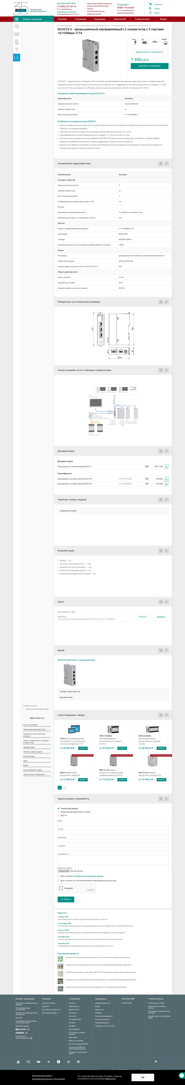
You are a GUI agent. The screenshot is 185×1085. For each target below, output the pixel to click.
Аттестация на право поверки (77, 1033)
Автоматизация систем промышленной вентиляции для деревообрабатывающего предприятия (98, 965)
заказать (82, 748)
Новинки (98, 1013)
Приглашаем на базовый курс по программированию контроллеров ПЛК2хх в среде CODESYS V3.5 (95, 926)
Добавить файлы (65, 868)
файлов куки (110, 1079)
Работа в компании (76, 1041)
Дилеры (90, 8)
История (72, 1023)
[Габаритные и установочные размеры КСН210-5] (113, 335)
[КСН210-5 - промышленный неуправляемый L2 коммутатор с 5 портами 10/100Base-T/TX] (91, 55)
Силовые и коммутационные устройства (27, 1013)
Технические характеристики (34, 729)
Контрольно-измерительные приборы (27, 1004)
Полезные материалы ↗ (104, 1016)
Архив (25, 765)
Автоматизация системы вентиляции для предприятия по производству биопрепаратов (96, 987)
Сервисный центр (102, 1023)
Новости (72, 1003)
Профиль (72, 1026)
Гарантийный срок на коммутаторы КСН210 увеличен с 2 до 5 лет (82, 919)
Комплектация (28, 756)
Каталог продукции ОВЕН (78, 1044)
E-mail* (60, 829)
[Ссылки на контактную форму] (182, 1075)
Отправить (66, 899)
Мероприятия (74, 1006)
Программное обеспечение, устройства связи (26, 1022)
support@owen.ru (128, 10)
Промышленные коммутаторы (37, 709)
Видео (97, 1006)
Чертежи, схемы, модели (32, 752)
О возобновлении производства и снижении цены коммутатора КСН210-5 (85, 946)
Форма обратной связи (125, 13)
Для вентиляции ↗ (49, 1003)
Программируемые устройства (23, 1009)
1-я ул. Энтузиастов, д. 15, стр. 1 (68, 14)
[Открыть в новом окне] (166, 164)
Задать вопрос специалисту (34, 774)
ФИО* (60, 821)
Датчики (19, 1018)
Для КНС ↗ (46, 1006)
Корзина (158, 4)
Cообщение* (63, 854)
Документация (28, 747)
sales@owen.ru (67, 9)
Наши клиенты (74, 1029)
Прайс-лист (99, 1010)
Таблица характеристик (70, 691)
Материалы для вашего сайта (78, 1053)
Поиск (157, 9)
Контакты (72, 1016)
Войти (156, 13)
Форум (163, 19)
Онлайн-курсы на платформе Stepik (159, 1017)
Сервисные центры (94, 14)
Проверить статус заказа (105, 1026)
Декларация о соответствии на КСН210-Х (75, 479)
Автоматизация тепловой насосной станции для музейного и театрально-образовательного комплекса (101, 980)
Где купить (73, 1013)
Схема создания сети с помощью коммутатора (36, 742)
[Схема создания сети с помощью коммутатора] (113, 409)
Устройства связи (30, 706)
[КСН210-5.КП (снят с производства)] (70, 674)
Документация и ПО (102, 1003)
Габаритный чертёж (68, 511)
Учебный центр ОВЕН (156, 1003)
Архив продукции (22, 1026)
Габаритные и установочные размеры (34, 735)
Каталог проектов (102, 1019)
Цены (25, 761)
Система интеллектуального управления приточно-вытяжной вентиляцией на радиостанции (97, 957)
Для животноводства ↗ (51, 1010)
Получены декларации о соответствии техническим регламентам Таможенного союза (90, 939)
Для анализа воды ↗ (50, 1013)
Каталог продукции (32, 19)
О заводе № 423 (75, 1019)
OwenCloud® (120, 19)
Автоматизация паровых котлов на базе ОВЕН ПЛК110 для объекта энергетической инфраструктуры (101, 972)
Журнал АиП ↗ (74, 1010)
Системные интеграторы (96, 11)
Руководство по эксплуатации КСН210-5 (74, 467)
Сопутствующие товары (32, 770)
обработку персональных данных (89, 876)
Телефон (61, 846)
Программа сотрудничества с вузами (159, 1012)
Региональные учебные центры (157, 1007)
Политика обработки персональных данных (77, 1048)
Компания (62, 837)
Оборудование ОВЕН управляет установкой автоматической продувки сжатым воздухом (91, 933)
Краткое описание (30, 725)
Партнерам (73, 1037)
